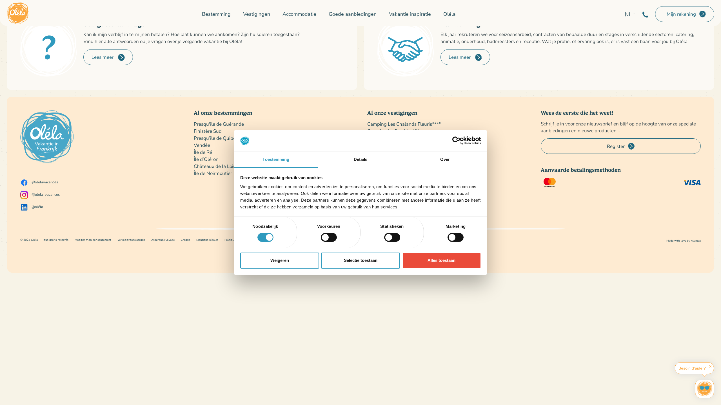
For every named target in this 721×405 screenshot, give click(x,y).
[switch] (329, 237)
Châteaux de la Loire (215, 166)
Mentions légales (207, 240)
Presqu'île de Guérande (219, 124)
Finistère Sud (208, 131)
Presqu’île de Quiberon (218, 138)
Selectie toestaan (360, 260)
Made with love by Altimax (683, 240)
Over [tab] (445, 159)
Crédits (185, 240)
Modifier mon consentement (93, 240)
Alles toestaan (441, 260)
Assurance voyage (163, 240)
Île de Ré (203, 152)
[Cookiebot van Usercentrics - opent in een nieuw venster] (456, 140)
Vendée (202, 145)
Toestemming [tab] (275, 159)
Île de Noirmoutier (213, 173)
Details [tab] (361, 159)
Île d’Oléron (206, 159)
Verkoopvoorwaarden (131, 240)
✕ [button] (710, 366)
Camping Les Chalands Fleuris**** (404, 124)
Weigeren (279, 260)
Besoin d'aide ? (692, 368)
